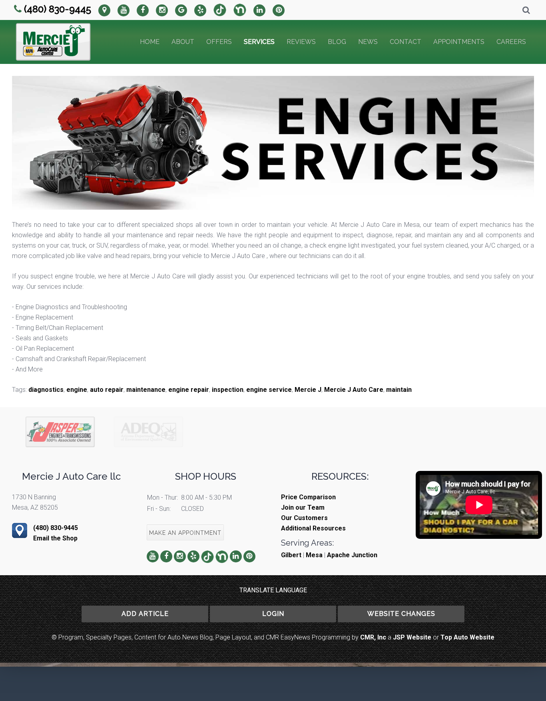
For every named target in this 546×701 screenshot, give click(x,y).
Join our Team (303, 507)
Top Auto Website (467, 637)
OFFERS (219, 42)
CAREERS (511, 42)
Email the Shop (55, 538)
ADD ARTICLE (145, 614)
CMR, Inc (373, 637)
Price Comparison (308, 497)
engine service (269, 389)
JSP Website (412, 637)
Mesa (314, 555)
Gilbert (291, 555)
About (182, 42)
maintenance (145, 389)
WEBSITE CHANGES (401, 614)
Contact (405, 42)
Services (259, 42)
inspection (227, 389)
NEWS (368, 42)
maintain (399, 389)
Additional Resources (313, 528)
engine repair (188, 389)
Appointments (458, 42)
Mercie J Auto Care (353, 389)
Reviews (301, 42)
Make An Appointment (185, 533)
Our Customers (304, 518)
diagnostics (46, 389)
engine (76, 389)
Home (149, 42)
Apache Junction (352, 555)
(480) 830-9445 (58, 9)
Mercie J (308, 389)
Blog (337, 42)
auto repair (107, 389)
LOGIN (273, 614)
